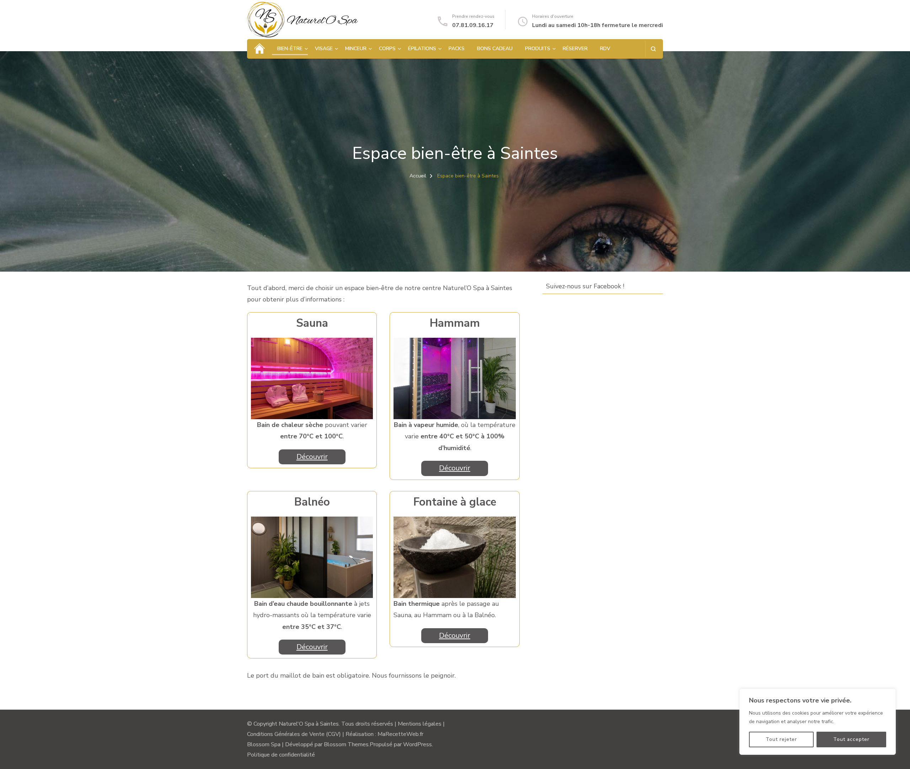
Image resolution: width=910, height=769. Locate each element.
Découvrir (312, 456)
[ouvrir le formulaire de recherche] (653, 49)
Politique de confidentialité (281, 755)
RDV (605, 48)
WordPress (417, 744)
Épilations (422, 48)
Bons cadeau (495, 48)
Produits (537, 48)
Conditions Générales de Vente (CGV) (294, 734)
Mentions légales (419, 724)
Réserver (575, 48)
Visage (324, 48)
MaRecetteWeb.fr (400, 734)
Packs (457, 48)
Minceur (355, 48)
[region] (817, 722)
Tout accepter (851, 739)
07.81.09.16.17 (472, 25)
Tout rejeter (781, 739)
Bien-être (290, 48)
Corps (387, 48)
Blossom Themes (346, 744)
